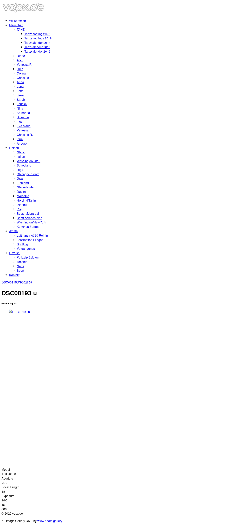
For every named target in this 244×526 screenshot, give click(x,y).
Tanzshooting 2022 (37, 34)
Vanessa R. (24, 64)
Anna (20, 82)
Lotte (20, 91)
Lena (20, 86)
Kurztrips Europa (28, 226)
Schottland (24, 165)
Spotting (22, 244)
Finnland (23, 183)
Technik (22, 261)
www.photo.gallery (49, 521)
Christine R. (25, 134)
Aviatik (13, 231)
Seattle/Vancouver (29, 218)
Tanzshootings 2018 (38, 38)
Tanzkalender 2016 (37, 47)
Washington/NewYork (31, 222)
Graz (20, 178)
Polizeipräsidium (28, 257)
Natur (20, 266)
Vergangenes (26, 248)
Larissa (22, 104)
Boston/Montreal (28, 213)
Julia (20, 69)
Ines (19, 121)
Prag (20, 209)
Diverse (14, 253)
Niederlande (25, 187)
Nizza (21, 152)
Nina (20, 108)
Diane (21, 56)
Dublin (21, 191)
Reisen (14, 148)
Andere (22, 143)
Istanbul (22, 205)
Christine (23, 77)
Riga (20, 169)
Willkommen (17, 20)
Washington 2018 (28, 161)
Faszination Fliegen (30, 240)
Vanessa (23, 130)
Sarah (21, 99)
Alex (20, 60)
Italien (21, 156)
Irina (20, 139)
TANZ (21, 29)
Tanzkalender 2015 (37, 51)
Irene (20, 95)
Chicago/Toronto (28, 174)
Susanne (23, 117)
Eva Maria (23, 126)
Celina (21, 73)
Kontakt (14, 275)
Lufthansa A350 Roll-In (32, 235)
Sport (20, 270)
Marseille (23, 196)
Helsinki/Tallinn (27, 200)
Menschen (16, 25)
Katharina (23, 112)
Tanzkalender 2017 (37, 42)
